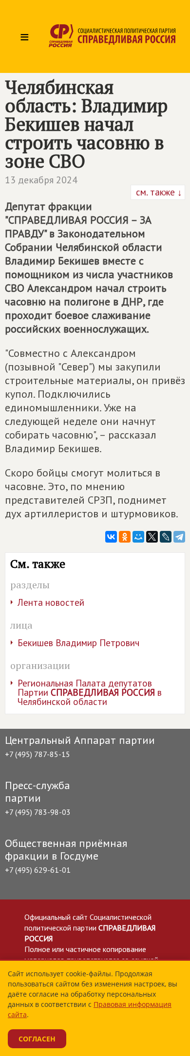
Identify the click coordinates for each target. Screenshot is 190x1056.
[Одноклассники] (125, 537)
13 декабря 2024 (41, 180)
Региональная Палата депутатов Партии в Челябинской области (90, 692)
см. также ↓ (157, 192)
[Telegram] (179, 537)
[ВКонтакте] (111, 537)
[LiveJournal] (165, 537)
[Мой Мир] (138, 537)
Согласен (37, 1038)
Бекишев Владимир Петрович (78, 643)
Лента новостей (51, 602)
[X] (152, 537)
